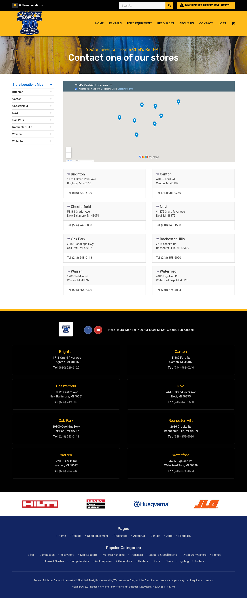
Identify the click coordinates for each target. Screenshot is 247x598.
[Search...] (169, 5)
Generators (125, 561)
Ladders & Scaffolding (163, 554)
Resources (165, 23)
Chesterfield (20, 106)
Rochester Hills (22, 127)
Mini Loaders (88, 554)
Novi (15, 113)
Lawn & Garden (54, 561)
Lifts (31, 554)
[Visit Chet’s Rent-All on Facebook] (88, 330)
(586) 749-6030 (79, 225)
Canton (17, 99)
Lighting (184, 561)
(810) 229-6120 (79, 193)
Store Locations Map (27, 84)
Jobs (222, 23)
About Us (186, 23)
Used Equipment (139, 23)
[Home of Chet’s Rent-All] (66, 335)
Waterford (18, 141)
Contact (206, 23)
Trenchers (136, 554)
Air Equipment (103, 561)
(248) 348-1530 (168, 225)
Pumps (216, 554)
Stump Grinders (79, 561)
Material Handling (114, 554)
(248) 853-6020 (168, 257)
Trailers (199, 561)
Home (99, 23)
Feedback (184, 536)
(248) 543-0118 (79, 257)
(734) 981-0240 (168, 193)
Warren (17, 134)
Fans (157, 561)
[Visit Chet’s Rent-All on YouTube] (98, 330)
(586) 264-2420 (79, 290)
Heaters (143, 561)
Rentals (115, 23)
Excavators (67, 554)
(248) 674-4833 (168, 290)
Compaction (47, 554)
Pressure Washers (194, 554)
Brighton (17, 91)
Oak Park (18, 120)
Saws (169, 561)
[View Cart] (233, 23)
